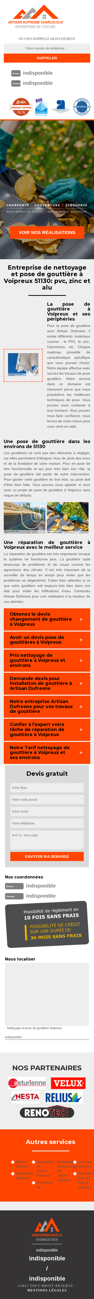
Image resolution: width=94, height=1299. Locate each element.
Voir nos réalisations (47, 232)
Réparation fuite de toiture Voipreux (84, 1180)
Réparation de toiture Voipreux (43, 1169)
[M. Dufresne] (35, 16)
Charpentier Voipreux (22, 1175)
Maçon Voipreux (22, 1164)
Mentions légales (47, 1290)
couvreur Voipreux (84, 1164)
